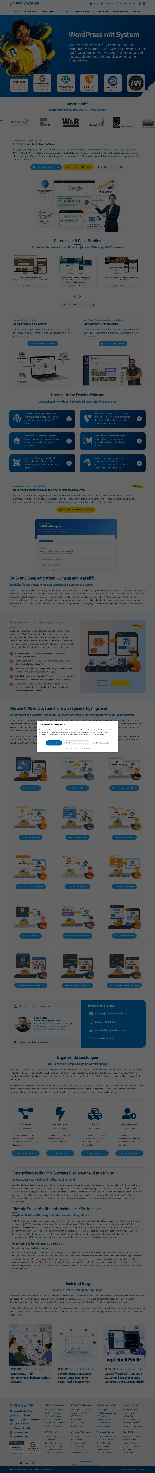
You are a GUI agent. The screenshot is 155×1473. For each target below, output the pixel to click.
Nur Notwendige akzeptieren (77, 743)
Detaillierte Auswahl (101, 743)
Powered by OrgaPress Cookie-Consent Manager (77, 748)
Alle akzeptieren (54, 743)
